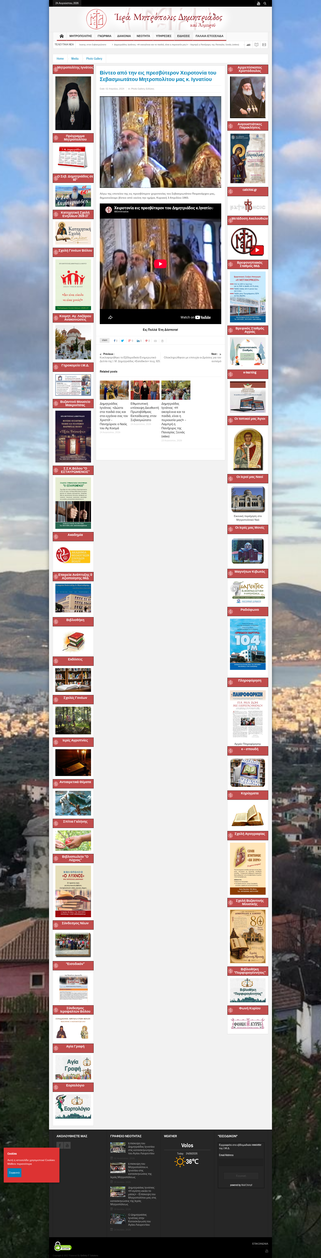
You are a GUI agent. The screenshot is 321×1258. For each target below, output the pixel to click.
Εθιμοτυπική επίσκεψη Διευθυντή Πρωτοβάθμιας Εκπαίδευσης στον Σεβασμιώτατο (145, 412)
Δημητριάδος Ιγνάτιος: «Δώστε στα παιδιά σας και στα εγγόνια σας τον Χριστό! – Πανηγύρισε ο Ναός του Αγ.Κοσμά (114, 416)
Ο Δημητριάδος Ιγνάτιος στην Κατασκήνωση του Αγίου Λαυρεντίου (139, 1220)
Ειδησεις (183, 36)
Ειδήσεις (150, 89)
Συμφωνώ (14, 1172)
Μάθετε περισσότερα (19, 1163)
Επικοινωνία (260, 1243)
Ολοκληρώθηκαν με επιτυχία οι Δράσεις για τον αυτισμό (192, 357)
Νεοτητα (143, 36)
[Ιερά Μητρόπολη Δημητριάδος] (160, 18)
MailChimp (246, 1185)
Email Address (226, 1155)
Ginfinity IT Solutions (89, 1255)
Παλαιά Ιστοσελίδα (209, 36)
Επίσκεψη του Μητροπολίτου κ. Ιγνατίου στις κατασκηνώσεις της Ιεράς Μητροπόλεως (131, 1170)
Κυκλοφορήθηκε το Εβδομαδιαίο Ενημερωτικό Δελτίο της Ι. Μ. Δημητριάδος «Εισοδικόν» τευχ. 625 (130, 357)
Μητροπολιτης (80, 36)
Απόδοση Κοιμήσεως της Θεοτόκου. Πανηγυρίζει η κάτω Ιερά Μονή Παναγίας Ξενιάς (167, 44)
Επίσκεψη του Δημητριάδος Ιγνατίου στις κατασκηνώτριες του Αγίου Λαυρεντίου (141, 1148)
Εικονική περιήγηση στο (248, 516)
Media (75, 59)
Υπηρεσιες (163, 36)
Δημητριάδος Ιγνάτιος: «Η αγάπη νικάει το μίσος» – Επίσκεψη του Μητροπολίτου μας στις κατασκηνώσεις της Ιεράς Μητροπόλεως (133, 1196)
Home (60, 59)
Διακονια (124, 36)
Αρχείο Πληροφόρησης (247, 743)
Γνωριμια (104, 36)
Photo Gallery (94, 59)
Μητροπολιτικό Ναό (247, 519)
